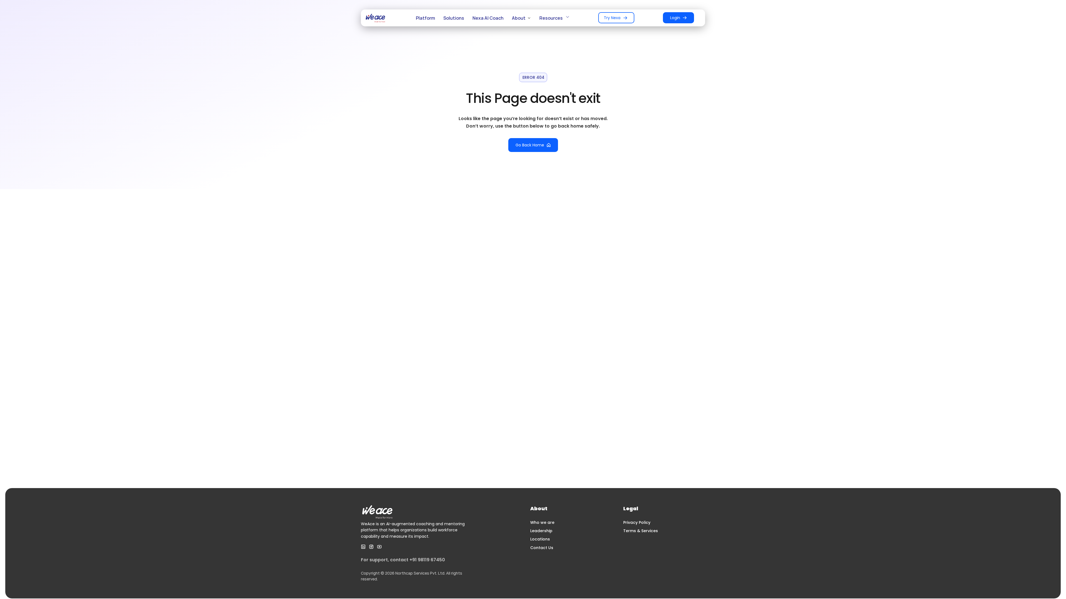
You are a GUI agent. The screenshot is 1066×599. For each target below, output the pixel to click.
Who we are (542, 522)
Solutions (453, 18)
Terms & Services (640, 531)
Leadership (541, 531)
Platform (425, 18)
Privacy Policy (636, 522)
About (519, 18)
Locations (540, 539)
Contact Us (541, 547)
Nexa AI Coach (488, 18)
